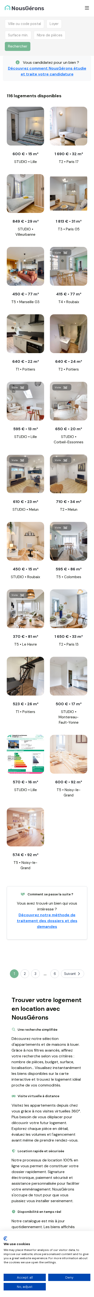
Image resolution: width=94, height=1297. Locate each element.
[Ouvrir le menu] (87, 8)
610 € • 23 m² (25, 501)
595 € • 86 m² (68, 569)
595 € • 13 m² (25, 428)
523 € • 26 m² (25, 703)
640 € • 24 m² (68, 361)
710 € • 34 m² (68, 501)
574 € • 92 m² (25, 854)
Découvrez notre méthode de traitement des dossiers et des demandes (47, 920)
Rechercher (17, 46)
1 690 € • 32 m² (68, 153)
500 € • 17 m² (68, 703)
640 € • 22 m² (25, 361)
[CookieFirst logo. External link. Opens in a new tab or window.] (5, 1238)
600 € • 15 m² (25, 153)
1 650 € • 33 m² (68, 636)
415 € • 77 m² (68, 294)
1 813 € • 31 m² (68, 221)
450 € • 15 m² (25, 569)
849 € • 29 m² (26, 221)
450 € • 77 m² (25, 294)
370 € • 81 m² (25, 636)
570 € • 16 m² (25, 782)
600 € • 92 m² (68, 782)
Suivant (70, 974)
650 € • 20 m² (68, 428)
